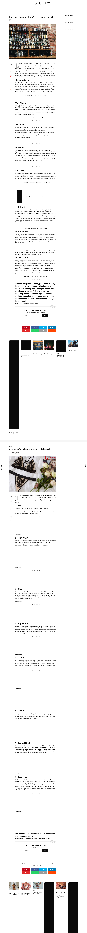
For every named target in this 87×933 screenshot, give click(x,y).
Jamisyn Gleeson (16, 452)
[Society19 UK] (43, 3)
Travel (45, 351)
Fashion (22, 352)
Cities (65, 8)
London (57, 353)
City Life (25, 195)
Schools (60, 8)
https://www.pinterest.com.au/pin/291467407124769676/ (38, 838)
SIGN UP (45, 315)
